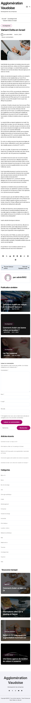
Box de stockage (5, 485)
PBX (2, 537)
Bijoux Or (3, 475)
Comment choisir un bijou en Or (9, 441)
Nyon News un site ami (15, 700)
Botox (2, 480)
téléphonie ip (4, 542)
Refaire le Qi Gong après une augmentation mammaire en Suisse (15, 452)
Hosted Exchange (5, 513)
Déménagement (5, 504)
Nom (2, 394)
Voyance (3, 557)
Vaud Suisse (25, 698)
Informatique (4, 523)
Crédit (2, 499)
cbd (2, 489)
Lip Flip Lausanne (10, 353)
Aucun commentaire (7, 37)
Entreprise (3, 509)
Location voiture (5, 528)
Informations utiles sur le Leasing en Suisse (12, 446)
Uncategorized (6, 25)
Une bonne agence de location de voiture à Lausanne (15, 458)
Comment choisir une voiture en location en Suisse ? (14, 462)
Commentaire (4, 370)
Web (2, 561)
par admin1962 (8, 34)
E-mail (3, 401)
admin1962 (21, 277)
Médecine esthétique (6, 533)
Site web (3, 408)
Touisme (3, 547)
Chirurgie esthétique (6, 494)
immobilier (3, 518)
